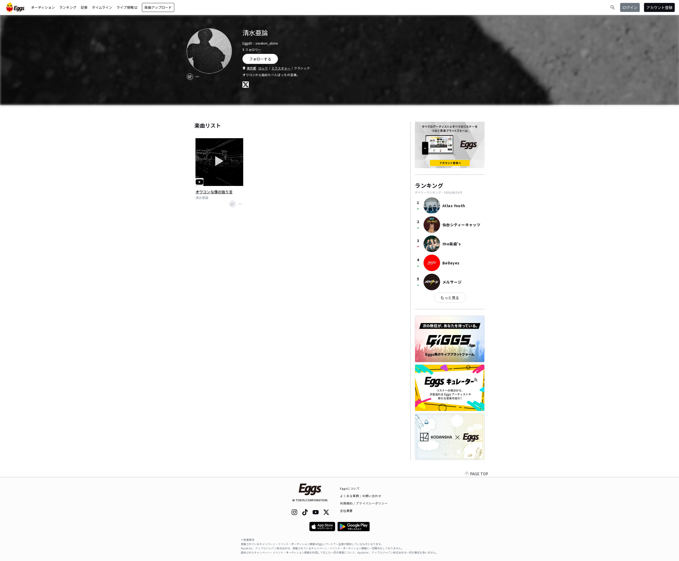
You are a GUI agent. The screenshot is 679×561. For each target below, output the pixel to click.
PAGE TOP (479, 473)
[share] (190, 76)
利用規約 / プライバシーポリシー (364, 503)
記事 (84, 7)
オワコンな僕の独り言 (214, 191)
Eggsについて (350, 488)
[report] (197, 76)
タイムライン (102, 7)
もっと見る (450, 297)
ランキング (67, 7)
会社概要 (346, 510)
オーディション (43, 7)
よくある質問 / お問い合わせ (361, 496)
